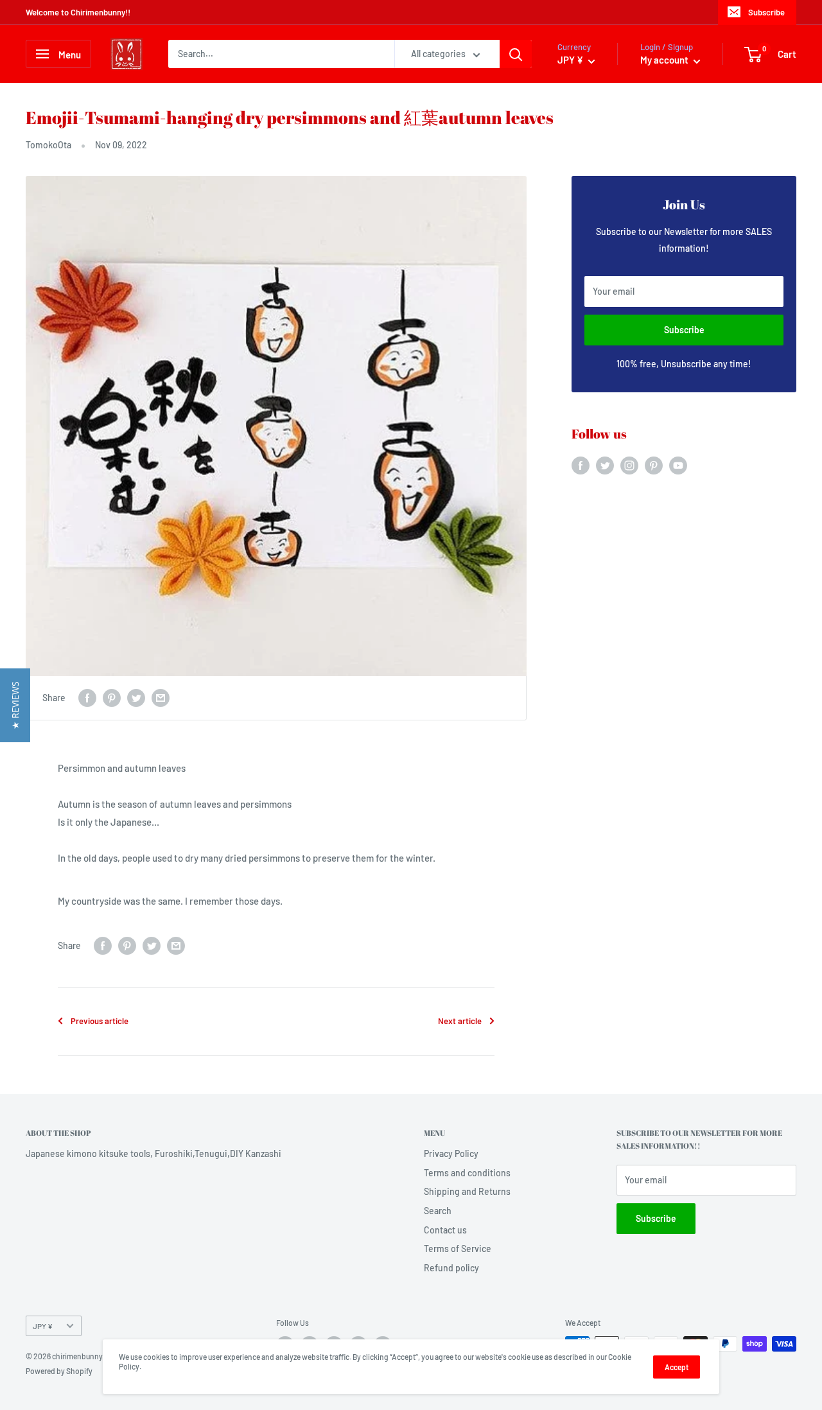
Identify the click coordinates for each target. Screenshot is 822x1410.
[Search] (516, 54)
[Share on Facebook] (87, 698)
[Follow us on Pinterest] (654, 465)
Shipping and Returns (467, 1191)
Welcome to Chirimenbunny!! (78, 12)
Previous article (99, 1021)
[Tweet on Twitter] (136, 698)
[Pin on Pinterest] (112, 698)
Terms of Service (457, 1248)
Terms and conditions (467, 1172)
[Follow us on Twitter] (605, 465)
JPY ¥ (43, 1325)
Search (437, 1210)
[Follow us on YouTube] (678, 465)
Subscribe (766, 12)
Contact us (445, 1229)
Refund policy (451, 1267)
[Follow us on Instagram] (629, 465)
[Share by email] (161, 698)
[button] (15, 705)
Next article (460, 1021)
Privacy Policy (451, 1153)
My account (665, 59)
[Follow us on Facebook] (581, 465)
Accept (676, 1366)
